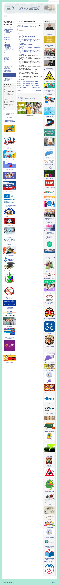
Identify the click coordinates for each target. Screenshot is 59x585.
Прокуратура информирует (49, 466)
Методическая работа (49, 128)
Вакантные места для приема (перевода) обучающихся (9, 62)
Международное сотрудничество (7, 71)
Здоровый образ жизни (49, 491)
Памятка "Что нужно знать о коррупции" (27, 81)
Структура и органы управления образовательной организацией (8, 31)
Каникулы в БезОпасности (49, 442)
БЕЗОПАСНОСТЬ (49, 271)
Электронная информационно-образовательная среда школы (49, 256)
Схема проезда (7, 107)
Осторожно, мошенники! (49, 187)
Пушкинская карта (49, 178)
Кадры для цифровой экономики (49, 546)
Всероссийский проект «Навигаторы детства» (9, 353)
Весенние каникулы (49, 137)
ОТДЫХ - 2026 (49, 370)
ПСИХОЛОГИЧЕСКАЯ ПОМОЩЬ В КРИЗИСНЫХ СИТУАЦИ (49, 166)
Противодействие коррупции (9, 297)
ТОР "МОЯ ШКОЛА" (48, 561)
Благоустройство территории (49, 455)
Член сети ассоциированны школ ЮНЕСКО (10, 205)
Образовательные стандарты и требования (8, 79)
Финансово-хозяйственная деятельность (7, 58)
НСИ (49, 421)
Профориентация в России (49, 292)
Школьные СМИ (9, 236)
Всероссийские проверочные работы (49, 430)
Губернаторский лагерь (49, 278)
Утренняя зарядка (49, 527)
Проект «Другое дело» (10, 315)
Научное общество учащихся (9, 243)
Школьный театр (9, 225)
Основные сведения (8, 27)
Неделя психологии (49, 195)
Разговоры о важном (9, 179)
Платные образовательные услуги (8, 54)
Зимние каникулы (49, 116)
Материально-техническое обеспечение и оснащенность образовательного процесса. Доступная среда (9, 47)
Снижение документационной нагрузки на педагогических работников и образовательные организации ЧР (49, 236)
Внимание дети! (49, 477)
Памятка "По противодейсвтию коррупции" (28, 85)
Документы (6, 34)
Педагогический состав (9, 42)
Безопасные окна (49, 147)
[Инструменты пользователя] (40, 25)
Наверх (54, 582)
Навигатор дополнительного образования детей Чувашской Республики (9, 119)
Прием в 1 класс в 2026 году (49, 58)
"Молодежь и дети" (49, 362)
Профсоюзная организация (9, 285)
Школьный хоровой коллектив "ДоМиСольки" (49, 348)
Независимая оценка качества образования (9, 134)
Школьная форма (49, 207)
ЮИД (49, 333)
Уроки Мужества (9, 191)
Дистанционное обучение (49, 105)
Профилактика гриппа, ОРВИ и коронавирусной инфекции (49, 92)
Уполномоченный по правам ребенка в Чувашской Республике (49, 68)
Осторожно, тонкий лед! (49, 81)
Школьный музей (9, 216)
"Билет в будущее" (49, 248)
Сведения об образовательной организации (26, 27)
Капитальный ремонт (9, 255)
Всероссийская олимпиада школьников (49, 414)
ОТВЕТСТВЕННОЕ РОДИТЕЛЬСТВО (49, 303)
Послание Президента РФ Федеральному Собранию (49, 33)
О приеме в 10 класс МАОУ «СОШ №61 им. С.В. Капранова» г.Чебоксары (49, 220)
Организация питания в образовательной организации (9, 75)
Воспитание (9, 326)
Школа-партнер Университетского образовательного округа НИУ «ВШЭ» (9, 309)
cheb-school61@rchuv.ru (9, 106)
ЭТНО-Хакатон (49, 158)
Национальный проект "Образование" (49, 559)
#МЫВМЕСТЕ (49, 199)
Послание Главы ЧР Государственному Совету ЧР (49, 45)
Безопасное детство (9, 159)
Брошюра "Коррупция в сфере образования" (29, 87)
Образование (7, 37)
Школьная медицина (49, 537)
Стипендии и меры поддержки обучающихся (8, 67)
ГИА (49, 403)
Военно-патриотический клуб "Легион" (49, 319)
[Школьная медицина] (49, 374)
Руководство (7, 39)
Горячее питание (9, 362)
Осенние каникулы (49, 392)
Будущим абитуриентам (9, 270)
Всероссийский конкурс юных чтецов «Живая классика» (9, 337)
